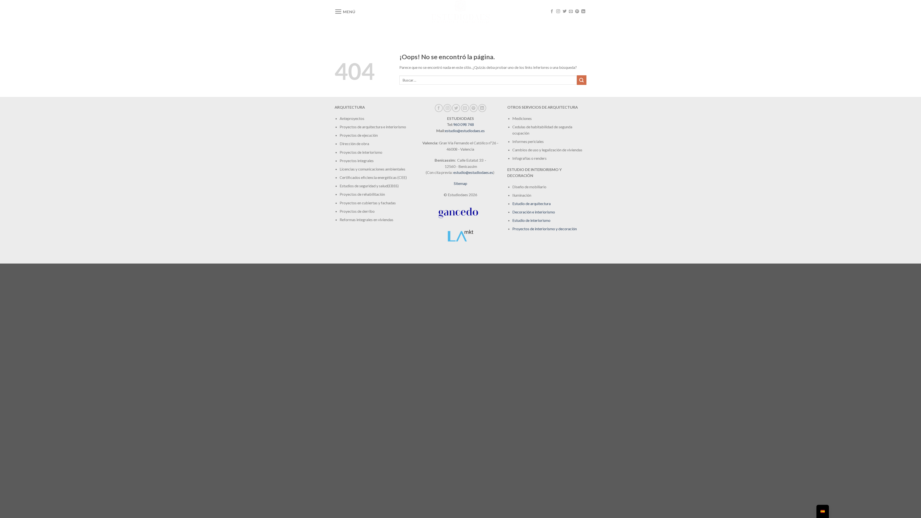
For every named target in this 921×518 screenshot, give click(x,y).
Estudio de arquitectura (531, 203)
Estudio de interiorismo (531, 220)
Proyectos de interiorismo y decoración (544, 228)
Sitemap (460, 183)
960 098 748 (463, 124)
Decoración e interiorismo (533, 212)
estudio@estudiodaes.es (465, 130)
